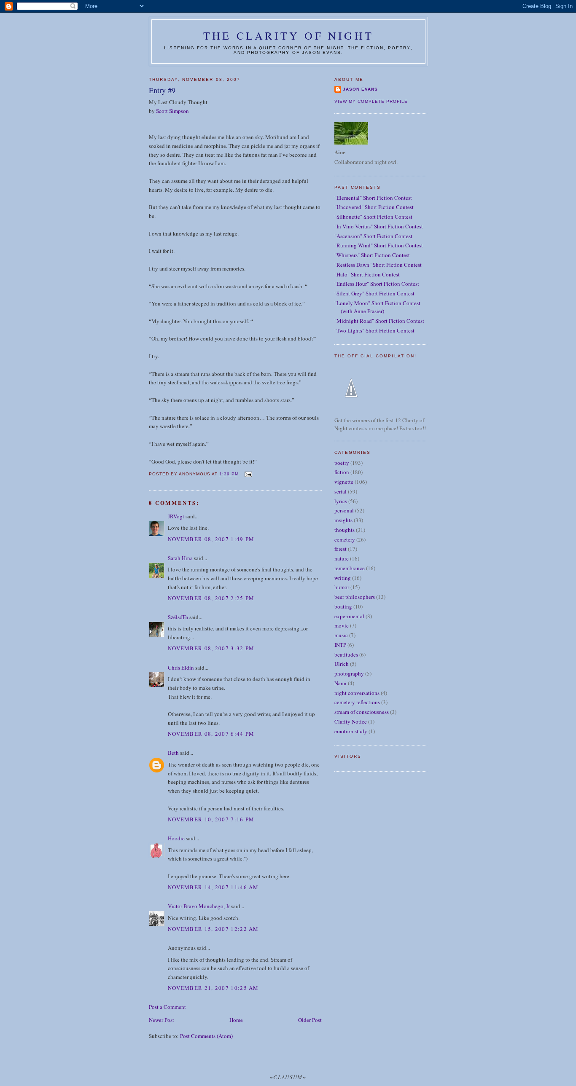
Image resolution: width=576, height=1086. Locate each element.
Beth (173, 752)
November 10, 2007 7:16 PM (211, 819)
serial (340, 491)
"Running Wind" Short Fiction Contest (378, 245)
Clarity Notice (350, 721)
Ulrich (341, 664)
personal (344, 510)
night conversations (357, 693)
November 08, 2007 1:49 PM (211, 539)
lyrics (340, 501)
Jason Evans (360, 89)
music (341, 635)
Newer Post (161, 1020)
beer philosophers (354, 597)
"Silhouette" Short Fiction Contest (373, 216)
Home (236, 1020)
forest (340, 548)
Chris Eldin (181, 667)
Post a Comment (167, 1007)
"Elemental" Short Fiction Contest (373, 197)
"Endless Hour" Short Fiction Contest (376, 283)
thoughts (344, 530)
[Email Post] (247, 474)
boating (343, 606)
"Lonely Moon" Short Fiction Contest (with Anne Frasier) (377, 307)
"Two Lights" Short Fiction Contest (374, 330)
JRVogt (176, 516)
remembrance (349, 568)
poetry (341, 463)
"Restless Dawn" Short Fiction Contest (378, 264)
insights (343, 520)
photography (349, 673)
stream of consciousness (361, 712)
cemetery (344, 539)
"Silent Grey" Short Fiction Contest (374, 293)
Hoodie (176, 838)
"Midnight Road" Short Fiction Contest (379, 320)
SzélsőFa (178, 617)
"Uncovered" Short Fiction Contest (374, 207)
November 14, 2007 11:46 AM (213, 887)
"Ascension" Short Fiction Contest (373, 236)
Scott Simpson (172, 111)
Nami (340, 683)
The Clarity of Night (288, 35)
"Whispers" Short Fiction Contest (372, 255)
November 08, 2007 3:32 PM (211, 648)
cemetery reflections (357, 702)
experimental (349, 616)
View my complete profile (371, 101)
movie (341, 625)
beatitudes (346, 654)
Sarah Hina (180, 558)
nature (341, 558)
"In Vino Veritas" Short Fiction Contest (378, 226)
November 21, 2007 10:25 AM (213, 988)
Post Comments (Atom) (206, 1036)
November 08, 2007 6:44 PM (211, 733)
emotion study (350, 731)
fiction (341, 472)
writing (342, 578)
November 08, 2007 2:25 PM (211, 598)
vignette (343, 481)
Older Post (310, 1020)
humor (341, 587)
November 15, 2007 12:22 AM (213, 929)
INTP (340, 645)
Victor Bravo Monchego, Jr (199, 906)
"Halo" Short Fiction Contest (367, 274)
